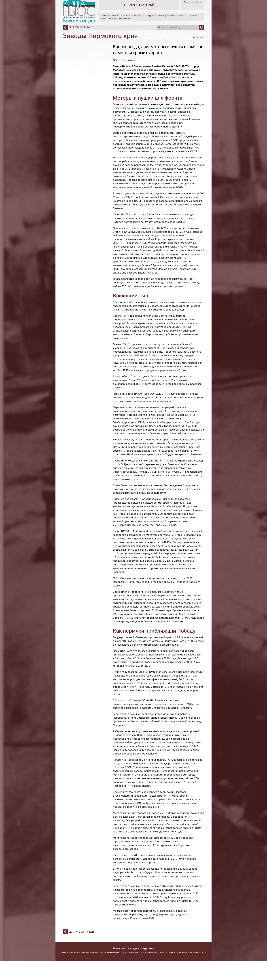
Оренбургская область (154, 15)
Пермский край (139, 5)
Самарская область (110, 15)
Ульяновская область (176, 15)
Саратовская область (131, 15)
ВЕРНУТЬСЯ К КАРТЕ (81, 27)
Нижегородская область (119, 18)
